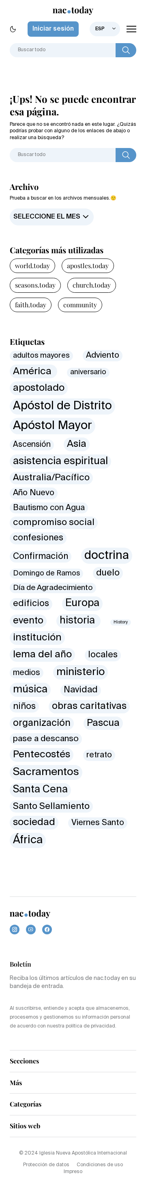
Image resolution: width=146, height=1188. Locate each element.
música (30, 689)
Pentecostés (41, 754)
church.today (92, 285)
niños (24, 706)
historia (78, 621)
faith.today (30, 304)
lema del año (42, 654)
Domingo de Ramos (46, 573)
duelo (108, 573)
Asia (76, 444)
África (28, 840)
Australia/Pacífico (51, 477)
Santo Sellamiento (51, 806)
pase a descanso (46, 739)
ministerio (80, 672)
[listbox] (105, 29)
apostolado (38, 388)
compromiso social (53, 522)
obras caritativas (89, 706)
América (33, 371)
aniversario (88, 372)
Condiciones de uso (100, 1165)
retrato (99, 755)
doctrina (106, 555)
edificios (31, 603)
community (80, 304)
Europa (82, 603)
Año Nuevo (33, 493)
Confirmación (40, 556)
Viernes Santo (97, 823)
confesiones (38, 538)
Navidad (81, 690)
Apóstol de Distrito (62, 406)
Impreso (73, 1171)
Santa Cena (40, 790)
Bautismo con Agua (49, 508)
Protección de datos (46, 1165)
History (121, 622)
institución (37, 637)
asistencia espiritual (60, 461)
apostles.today (88, 265)
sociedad (34, 822)
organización (42, 723)
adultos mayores (41, 355)
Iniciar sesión (53, 29)
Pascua (103, 723)
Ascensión (32, 444)
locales (103, 655)
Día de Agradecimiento (53, 588)
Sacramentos (46, 772)
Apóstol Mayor (52, 426)
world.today (32, 265)
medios (26, 673)
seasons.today (35, 285)
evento (28, 620)
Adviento (102, 355)
